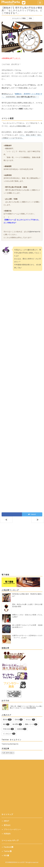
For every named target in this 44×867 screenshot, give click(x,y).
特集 (30, 18)
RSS (5, 855)
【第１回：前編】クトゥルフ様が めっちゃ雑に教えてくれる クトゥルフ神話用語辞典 (26, 707)
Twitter (7, 851)
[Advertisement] (22, 304)
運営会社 (7, 825)
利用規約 (7, 834)
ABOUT (6, 821)
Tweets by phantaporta (10, 744)
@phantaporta (34, 232)
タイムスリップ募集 (19, 18)
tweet (33, 514)
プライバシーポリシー (12, 829)
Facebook (8, 847)
